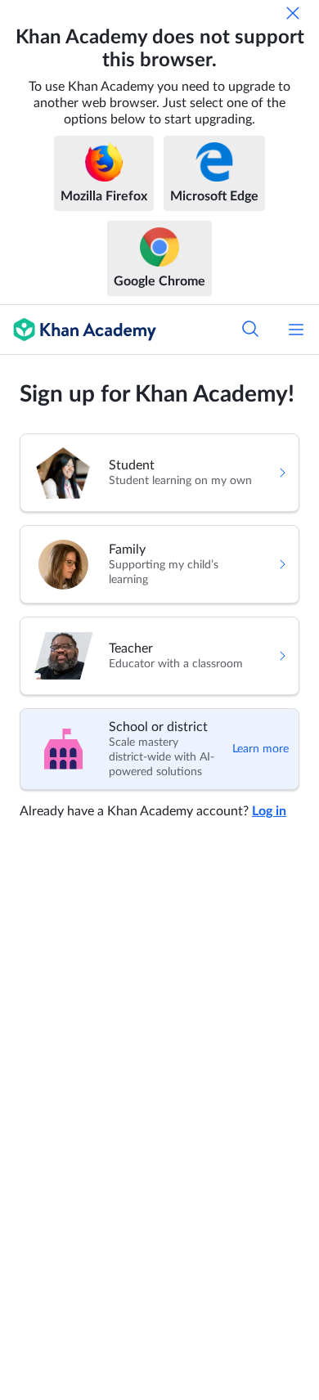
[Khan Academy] (78, 329)
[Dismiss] (293, 13)
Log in (269, 811)
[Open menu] (296, 329)
